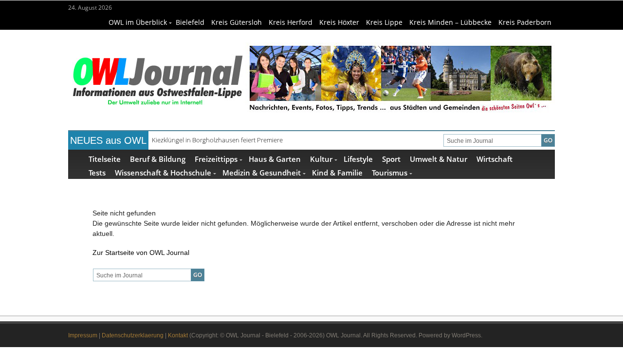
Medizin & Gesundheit (261, 172)
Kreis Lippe (384, 22)
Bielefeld (190, 22)
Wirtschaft (494, 158)
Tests (97, 172)
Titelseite (105, 158)
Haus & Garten (275, 158)
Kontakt (178, 335)
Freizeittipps (216, 158)
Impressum (82, 335)
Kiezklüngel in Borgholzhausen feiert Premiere (217, 140)
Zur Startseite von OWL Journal (140, 252)
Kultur (321, 158)
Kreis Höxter (339, 22)
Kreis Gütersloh (236, 22)
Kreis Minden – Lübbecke (450, 22)
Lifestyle (358, 158)
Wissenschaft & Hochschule (163, 172)
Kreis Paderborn (524, 22)
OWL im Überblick (138, 22)
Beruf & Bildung (157, 158)
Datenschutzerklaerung (133, 335)
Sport (391, 158)
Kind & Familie (337, 172)
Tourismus (389, 172)
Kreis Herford (290, 22)
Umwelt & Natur (438, 158)
